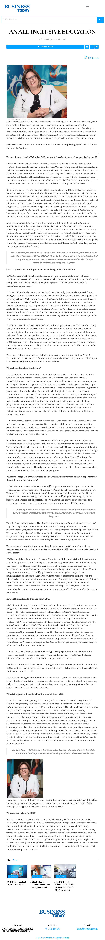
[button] (87, 6)
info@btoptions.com (87, 928)
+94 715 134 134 (52, 928)
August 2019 (13, 877)
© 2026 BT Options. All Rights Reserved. (52, 938)
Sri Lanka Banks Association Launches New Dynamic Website (40, 885)
